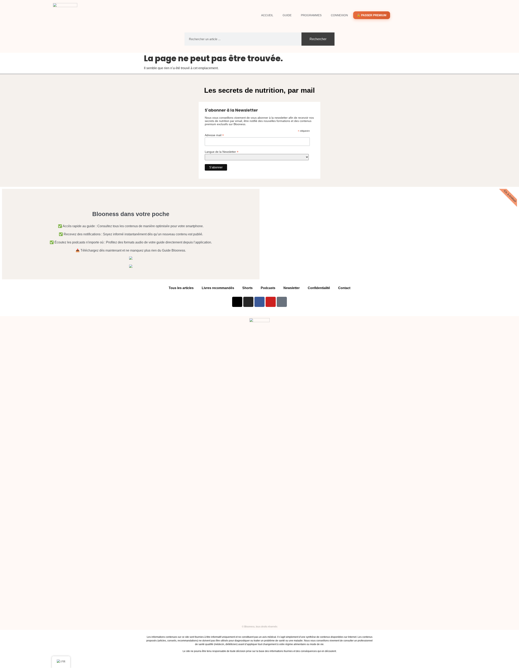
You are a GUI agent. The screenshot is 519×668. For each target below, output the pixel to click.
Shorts (247, 288)
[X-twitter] (237, 302)
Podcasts (268, 288)
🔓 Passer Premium (371, 15)
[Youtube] (271, 302)
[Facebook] (259, 302)
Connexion (339, 15)
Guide (287, 15)
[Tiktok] (282, 302)
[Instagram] (248, 302)
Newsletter (291, 288)
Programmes (311, 15)
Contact (344, 288)
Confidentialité (319, 288)
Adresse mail (214, 135)
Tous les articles (181, 288)
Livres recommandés (218, 288)
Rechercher (318, 39)
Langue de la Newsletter (221, 151)
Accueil (267, 15)
